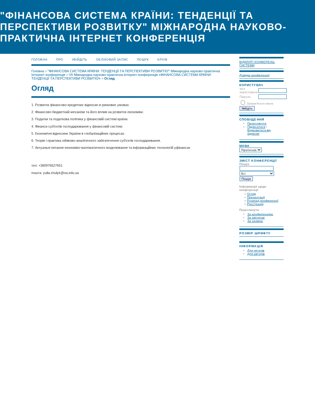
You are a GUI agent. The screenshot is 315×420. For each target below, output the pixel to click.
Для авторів (256, 254)
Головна (39, 59)
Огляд (251, 194)
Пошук (143, 59)
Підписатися (256, 127)
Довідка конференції (254, 75)
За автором (256, 217)
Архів (162, 59)
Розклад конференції (262, 200)
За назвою (255, 221)
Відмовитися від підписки (259, 132)
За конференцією (260, 214)
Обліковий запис (112, 59)
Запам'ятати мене (260, 103)
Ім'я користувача (249, 90)
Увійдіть (79, 59)
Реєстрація (255, 204)
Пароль (245, 96)
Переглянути (256, 123)
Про (59, 59)
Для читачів (255, 250)
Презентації (256, 197)
